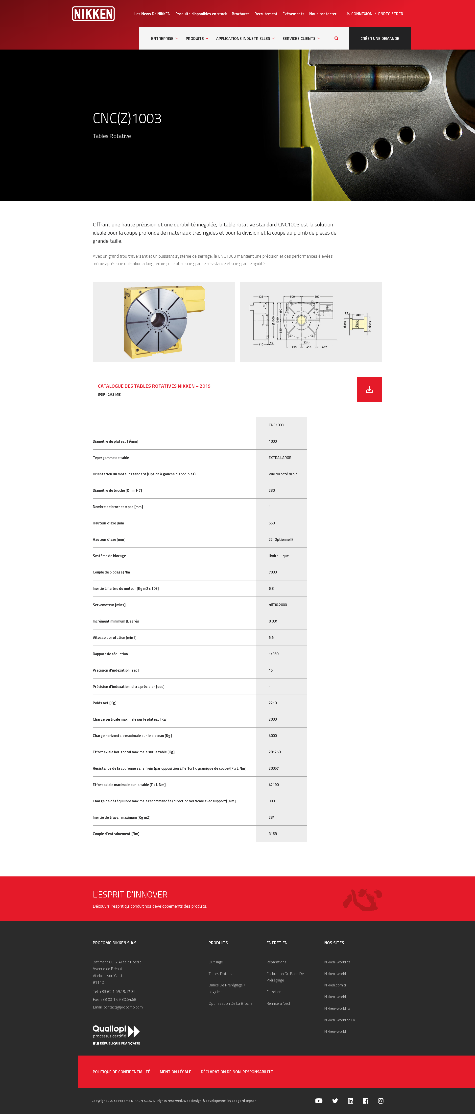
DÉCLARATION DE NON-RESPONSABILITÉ (237, 1072)
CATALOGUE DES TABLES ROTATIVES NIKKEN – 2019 (154, 386)
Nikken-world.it (336, 974)
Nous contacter (322, 14)
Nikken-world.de (337, 997)
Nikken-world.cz (337, 962)
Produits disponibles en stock (201, 14)
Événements (293, 14)
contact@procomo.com (123, 1007)
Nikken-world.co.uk (339, 1020)
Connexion (362, 14)
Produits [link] (195, 38)
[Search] (336, 38)
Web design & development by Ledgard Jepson (220, 1100)
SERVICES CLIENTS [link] (299, 38)
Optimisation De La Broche (231, 1003)
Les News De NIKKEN (152, 14)
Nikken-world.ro (337, 1008)
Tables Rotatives (223, 974)
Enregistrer (390, 14)
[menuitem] (152, 14)
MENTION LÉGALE (175, 1072)
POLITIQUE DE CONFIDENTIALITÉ (121, 1072)
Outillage (216, 962)
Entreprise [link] (162, 38)
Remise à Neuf (278, 1003)
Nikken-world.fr (336, 1031)
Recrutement (266, 14)
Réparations (276, 962)
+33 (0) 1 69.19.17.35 (117, 991)
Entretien (273, 992)
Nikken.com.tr (335, 985)
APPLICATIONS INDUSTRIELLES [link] (243, 38)
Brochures (241, 14)
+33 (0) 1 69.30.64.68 (118, 999)
